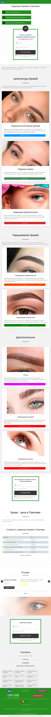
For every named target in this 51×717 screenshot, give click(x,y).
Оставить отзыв (9, 587)
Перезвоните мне (38, 695)
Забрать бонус (25, 178)
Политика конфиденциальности (29, 713)
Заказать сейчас (25, 325)
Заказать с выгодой (24, 135)
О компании (25, 663)
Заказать (25, 284)
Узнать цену (25, 223)
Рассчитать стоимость (25, 384)
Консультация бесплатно (24, 468)
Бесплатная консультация (25, 426)
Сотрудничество (41, 690)
